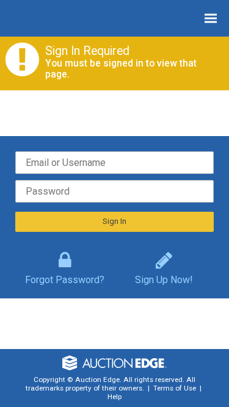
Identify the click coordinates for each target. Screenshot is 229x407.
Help (114, 396)
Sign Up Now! (164, 277)
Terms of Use (174, 388)
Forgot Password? (64, 277)
